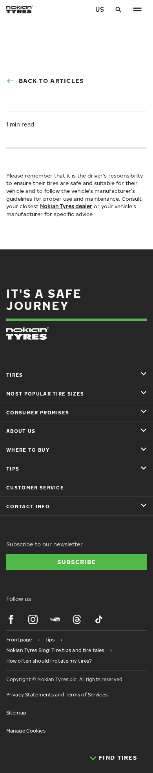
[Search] (118, 9)
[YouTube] (55, 619)
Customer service (35, 488)
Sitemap (16, 713)
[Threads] (77, 619)
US (99, 9)
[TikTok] (99, 619)
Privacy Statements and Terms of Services (56, 695)
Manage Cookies (26, 731)
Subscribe (76, 561)
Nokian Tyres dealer (66, 206)
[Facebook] (11, 619)
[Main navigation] (137, 9)
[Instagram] (33, 619)
